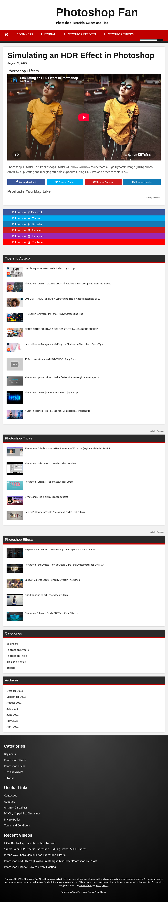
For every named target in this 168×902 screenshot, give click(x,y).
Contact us (10, 795)
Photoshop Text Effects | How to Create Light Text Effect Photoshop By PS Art (50, 861)
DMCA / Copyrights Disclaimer (22, 813)
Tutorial (48, 34)
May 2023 (12, 720)
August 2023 (14, 702)
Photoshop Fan (97, 12)
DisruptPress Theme (97, 892)
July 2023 (12, 708)
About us (9, 801)
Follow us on (27, 212)
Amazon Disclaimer (15, 807)
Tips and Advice (16, 661)
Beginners (24, 34)
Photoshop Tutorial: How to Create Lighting (30, 866)
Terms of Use (85, 885)
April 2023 (13, 726)
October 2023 (15, 690)
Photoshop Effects (79, 34)
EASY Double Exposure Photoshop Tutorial (29, 843)
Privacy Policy (12, 819)
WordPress (77, 892)
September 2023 (16, 696)
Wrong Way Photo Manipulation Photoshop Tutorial (35, 854)
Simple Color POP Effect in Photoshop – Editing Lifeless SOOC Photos (45, 849)
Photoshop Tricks (118, 34)
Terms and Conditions (17, 825)
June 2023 (13, 714)
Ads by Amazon (153, 198)
